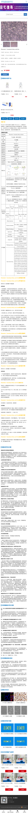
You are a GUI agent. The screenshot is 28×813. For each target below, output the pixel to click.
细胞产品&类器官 (10, 812)
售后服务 (23, 118)
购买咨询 (5, 74)
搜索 (25, 14)
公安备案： (19, 807)
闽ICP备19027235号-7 (13, 807)
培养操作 (10, 118)
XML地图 (24, 807)
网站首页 (3, 812)
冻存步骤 (16, 118)
